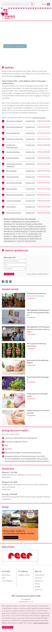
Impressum (39, 590)
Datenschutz (6, 575)
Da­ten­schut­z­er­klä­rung (40, 623)
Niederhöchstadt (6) (10, 238)
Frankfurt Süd (30, 121)
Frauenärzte (9, 441)
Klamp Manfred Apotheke (14, 195)
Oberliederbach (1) (10, 241)
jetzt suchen (9, 274)
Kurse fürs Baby (42, 458)
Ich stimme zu (8, 627)
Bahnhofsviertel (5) (18, 221)
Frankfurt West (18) (34, 234)
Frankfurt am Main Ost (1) (18, 226)
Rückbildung (16, 458)
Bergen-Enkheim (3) (32, 221)
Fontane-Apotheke (12, 177)
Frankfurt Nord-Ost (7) (21, 231)
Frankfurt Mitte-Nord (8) (31, 229)
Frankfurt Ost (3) (9, 234)
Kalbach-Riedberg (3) (20, 236)
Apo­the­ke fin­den (20, 76)
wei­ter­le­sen (6, 477)
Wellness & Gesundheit (12, 452)
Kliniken (25, 441)
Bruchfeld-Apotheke (13, 152)
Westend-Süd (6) (30, 241)
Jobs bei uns (39, 581)
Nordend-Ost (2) (23, 238)
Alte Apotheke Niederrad (14, 127)
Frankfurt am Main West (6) (13, 229)
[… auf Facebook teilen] (3, 281)
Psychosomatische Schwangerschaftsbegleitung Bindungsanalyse (27, 461)
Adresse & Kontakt (44, 121)
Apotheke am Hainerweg (14, 139)
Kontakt (37, 587)
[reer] (20, 556)
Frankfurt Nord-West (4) (38, 231)
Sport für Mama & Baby (29, 458)
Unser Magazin (7, 581)
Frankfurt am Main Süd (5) (37, 226)
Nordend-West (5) (36, 238)
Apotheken (8, 449)
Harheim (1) (8, 236)
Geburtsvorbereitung (29, 456)
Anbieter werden (24, 575)
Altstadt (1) (7, 221)
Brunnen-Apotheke (12, 158)
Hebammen (9, 438)
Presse (37, 584)
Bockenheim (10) (9, 224)
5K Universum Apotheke (14, 121)
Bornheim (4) (20, 224)
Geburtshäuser (32, 438)
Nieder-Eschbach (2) (34, 236)
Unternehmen (40, 575)
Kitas (6, 445)
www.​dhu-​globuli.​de (38, 118)
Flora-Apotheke (11, 171)
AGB (3, 578)
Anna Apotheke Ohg (13, 133)
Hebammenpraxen (20, 438)
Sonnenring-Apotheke (13, 201)
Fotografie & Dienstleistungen (31, 452)
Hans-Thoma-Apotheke (14, 183)
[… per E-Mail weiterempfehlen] (7, 281)
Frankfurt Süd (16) (22, 234)
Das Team (38, 578)
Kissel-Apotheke (11, 189)
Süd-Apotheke (11, 207)
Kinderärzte (18, 441)
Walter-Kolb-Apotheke (13, 213)
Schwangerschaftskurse (13, 456)
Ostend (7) (20, 241)
